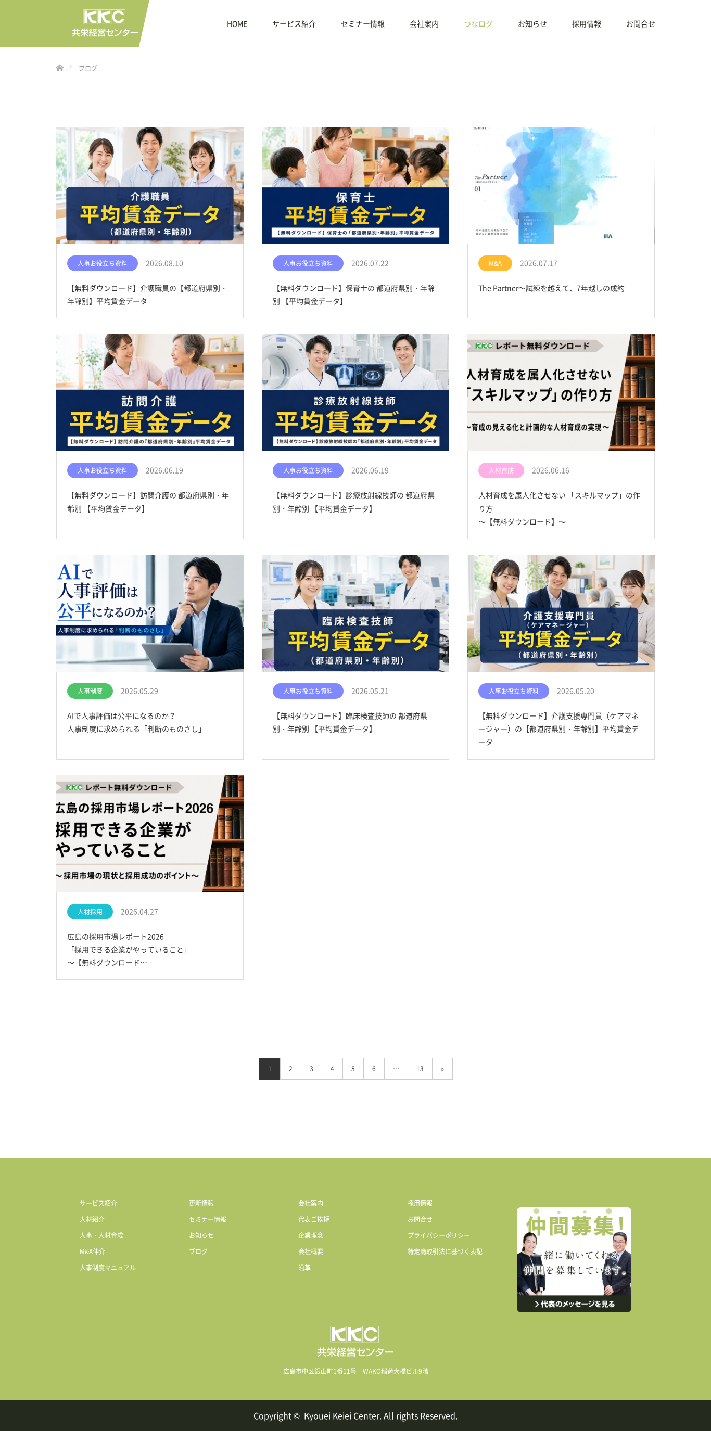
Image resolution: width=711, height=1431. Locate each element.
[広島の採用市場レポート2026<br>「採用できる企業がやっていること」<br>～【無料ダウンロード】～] (150, 834)
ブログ (198, 1251)
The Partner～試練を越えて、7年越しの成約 (551, 288)
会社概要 (310, 1251)
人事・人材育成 (101, 1235)
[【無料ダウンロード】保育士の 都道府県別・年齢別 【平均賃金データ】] (355, 186)
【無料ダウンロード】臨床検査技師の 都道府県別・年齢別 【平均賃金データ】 (350, 722)
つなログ (478, 23)
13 (420, 1069)
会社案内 (424, 23)
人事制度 (90, 691)
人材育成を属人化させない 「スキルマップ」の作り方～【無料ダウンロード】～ (559, 508)
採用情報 (586, 23)
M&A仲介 (92, 1251)
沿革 (304, 1267)
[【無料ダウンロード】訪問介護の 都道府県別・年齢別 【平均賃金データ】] (150, 393)
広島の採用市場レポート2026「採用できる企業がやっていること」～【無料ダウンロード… (129, 949)
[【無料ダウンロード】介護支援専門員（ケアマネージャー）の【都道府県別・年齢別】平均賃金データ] (561, 613)
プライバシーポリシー (439, 1235)
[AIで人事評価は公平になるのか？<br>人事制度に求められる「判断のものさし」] (150, 613)
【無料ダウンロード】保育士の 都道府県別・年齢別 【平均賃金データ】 (354, 294)
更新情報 (201, 1203)
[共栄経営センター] (105, 23)
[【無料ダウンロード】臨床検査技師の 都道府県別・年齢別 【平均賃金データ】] (355, 613)
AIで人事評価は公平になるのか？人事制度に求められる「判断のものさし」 (136, 722)
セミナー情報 (363, 23)
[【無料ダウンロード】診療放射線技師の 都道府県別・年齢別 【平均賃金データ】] (355, 393)
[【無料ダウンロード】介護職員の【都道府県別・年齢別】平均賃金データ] (150, 186)
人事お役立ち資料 (103, 263)
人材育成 (501, 470)
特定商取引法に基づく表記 (445, 1251)
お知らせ (532, 23)
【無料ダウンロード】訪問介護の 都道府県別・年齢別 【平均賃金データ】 (148, 501)
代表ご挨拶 (313, 1219)
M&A (495, 263)
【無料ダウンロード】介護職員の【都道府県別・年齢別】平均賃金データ (147, 294)
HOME (237, 23)
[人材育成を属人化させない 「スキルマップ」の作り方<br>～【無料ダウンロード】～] (561, 393)
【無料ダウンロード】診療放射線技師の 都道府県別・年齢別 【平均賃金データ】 (354, 501)
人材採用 (90, 911)
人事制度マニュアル (108, 1267)
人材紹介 (92, 1219)
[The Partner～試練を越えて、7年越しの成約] (561, 186)
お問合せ (640, 23)
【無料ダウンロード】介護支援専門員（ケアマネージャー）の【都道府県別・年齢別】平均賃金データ (558, 728)
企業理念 (310, 1235)
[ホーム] (59, 51)
